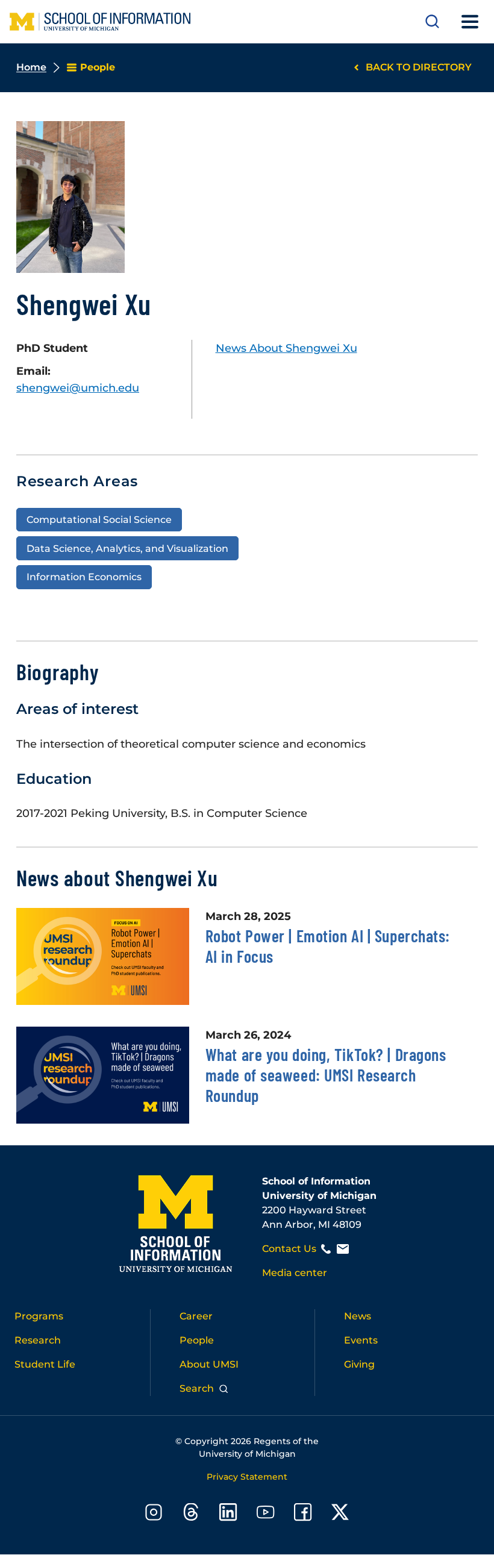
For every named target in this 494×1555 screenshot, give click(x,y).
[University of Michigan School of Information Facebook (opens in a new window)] (303, 1514)
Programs (38, 1316)
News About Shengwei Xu (286, 348)
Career (196, 1316)
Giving (359, 1364)
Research (37, 1340)
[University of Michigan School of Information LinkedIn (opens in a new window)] (228, 1514)
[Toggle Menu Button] (470, 22)
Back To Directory (419, 67)
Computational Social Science (99, 519)
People (197, 1340)
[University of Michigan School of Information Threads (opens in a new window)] (191, 1514)
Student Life (44, 1364)
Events (361, 1340)
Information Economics (84, 577)
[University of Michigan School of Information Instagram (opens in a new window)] (154, 1514)
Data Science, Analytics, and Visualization (127, 548)
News (357, 1316)
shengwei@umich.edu (77, 388)
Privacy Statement (247, 1476)
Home (31, 67)
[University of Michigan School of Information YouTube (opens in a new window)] (266, 1514)
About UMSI (209, 1364)
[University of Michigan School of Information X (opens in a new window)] (340, 1514)
